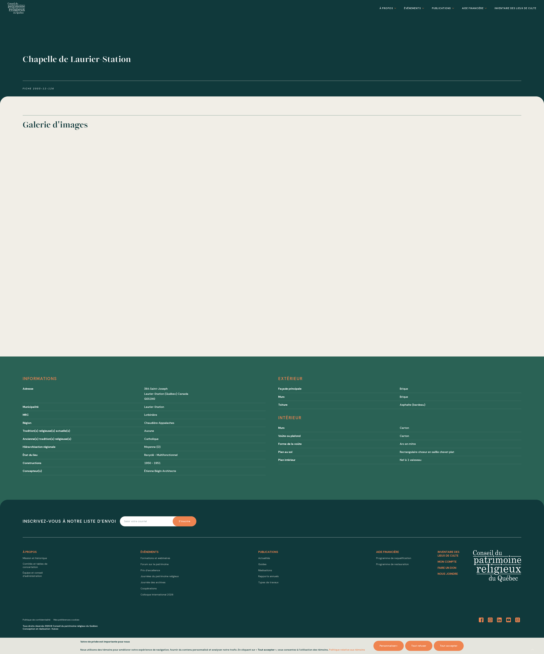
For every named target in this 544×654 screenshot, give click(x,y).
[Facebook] (481, 620)
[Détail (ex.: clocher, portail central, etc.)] (472, 188)
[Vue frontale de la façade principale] (71, 188)
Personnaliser (389, 645)
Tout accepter (448, 645)
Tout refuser (418, 645)
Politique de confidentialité (36, 619)
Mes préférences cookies (66, 619)
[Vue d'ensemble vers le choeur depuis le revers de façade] (71, 289)
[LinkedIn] (499, 620)
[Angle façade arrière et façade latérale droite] (272, 188)
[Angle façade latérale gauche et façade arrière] (171, 188)
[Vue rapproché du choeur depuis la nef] (171, 289)
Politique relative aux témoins (347, 649)
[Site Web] (517, 620)
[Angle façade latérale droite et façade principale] (372, 188)
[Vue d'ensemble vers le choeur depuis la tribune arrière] (472, 289)
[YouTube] (508, 620)
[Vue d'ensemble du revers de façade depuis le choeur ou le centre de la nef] (372, 289)
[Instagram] (490, 620)
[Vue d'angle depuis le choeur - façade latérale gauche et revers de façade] (272, 289)
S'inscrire (184, 521)
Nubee (55, 628)
